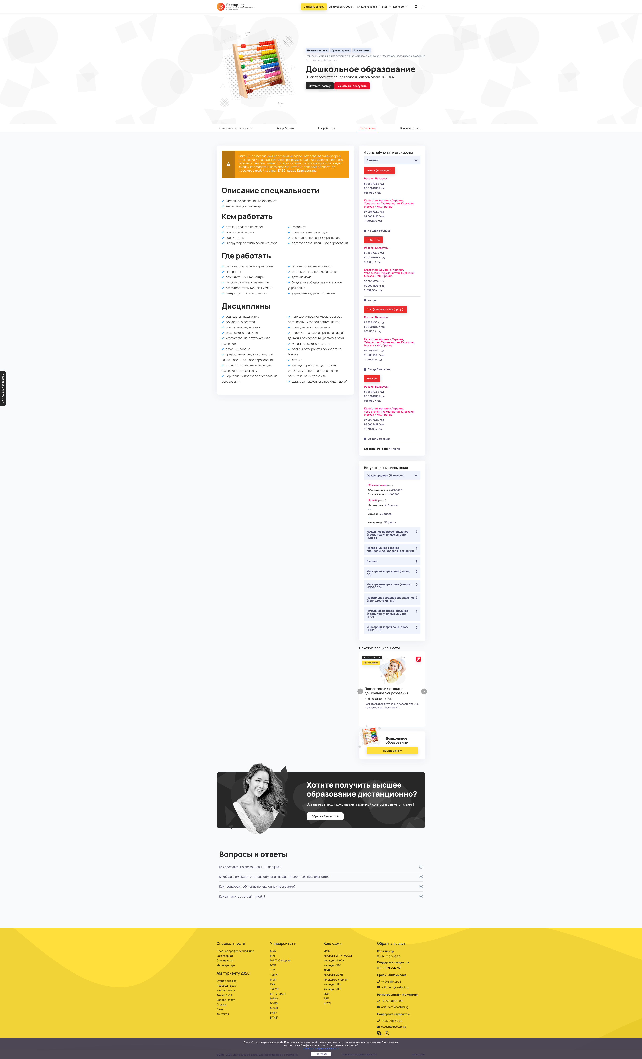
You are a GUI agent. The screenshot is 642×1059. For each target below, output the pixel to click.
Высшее (372, 561)
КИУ (272, 984)
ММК (327, 950)
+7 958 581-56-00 (392, 1001)
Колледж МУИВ (333, 974)
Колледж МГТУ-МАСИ (338, 955)
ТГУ (272, 969)
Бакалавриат (225, 955)
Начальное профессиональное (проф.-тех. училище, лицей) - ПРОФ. (387, 614)
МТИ (273, 965)
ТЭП (326, 998)
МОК (327, 993)
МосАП (274, 1007)
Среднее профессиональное (235, 950)
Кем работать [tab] (285, 128)
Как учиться (224, 994)
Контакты (223, 1013)
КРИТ (327, 969)
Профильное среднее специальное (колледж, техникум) (391, 599)
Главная (310, 55)
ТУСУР (274, 989)
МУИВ (274, 1003)
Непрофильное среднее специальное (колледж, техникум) (390, 549)
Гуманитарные (340, 50)
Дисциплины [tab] (367, 128)
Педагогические (317, 50)
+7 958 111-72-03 (391, 981)
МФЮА (274, 998)
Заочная (372, 160)
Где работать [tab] (326, 128)
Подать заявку (392, 750)
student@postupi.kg (393, 1026)
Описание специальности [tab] (235, 128)
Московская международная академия (403, 55)
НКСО (327, 1003)
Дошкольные (361, 50)
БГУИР (274, 1017)
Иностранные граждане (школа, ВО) (388, 572)
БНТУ (273, 1012)
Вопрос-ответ (226, 999)
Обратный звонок (323, 816)
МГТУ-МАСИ (278, 993)
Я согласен (321, 1053)
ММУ (273, 950)
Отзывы (221, 1004)
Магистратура (226, 965)
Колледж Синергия (336, 979)
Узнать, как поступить (352, 86)
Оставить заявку (314, 6)
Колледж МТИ (332, 984)
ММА (273, 979)
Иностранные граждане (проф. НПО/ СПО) (388, 628)
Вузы (385, 6)
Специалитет (225, 960)
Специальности (367, 6)
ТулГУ (274, 974)
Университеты (283, 943)
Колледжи (399, 6)
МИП (273, 955)
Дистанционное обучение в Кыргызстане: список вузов (348, 55)
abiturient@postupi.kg (394, 987)
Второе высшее (226, 980)
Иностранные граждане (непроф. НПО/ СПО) (389, 585)
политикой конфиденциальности (321, 1048)
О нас (220, 1009)
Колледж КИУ (332, 965)
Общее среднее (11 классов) (386, 475)
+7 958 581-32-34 (391, 1021)
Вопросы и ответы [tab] (411, 128)
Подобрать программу (3, 388)
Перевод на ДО (226, 985)
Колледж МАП (332, 989)
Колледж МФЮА (334, 960)
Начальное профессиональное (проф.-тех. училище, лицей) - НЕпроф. (387, 535)
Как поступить (226, 990)
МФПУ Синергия (280, 960)
